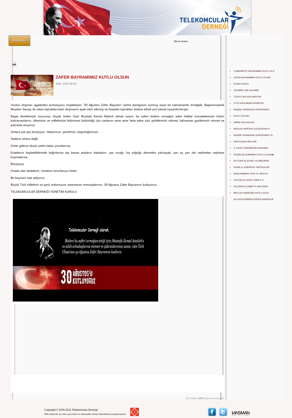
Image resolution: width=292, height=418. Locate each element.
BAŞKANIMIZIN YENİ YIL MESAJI (251, 173)
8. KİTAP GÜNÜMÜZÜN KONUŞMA (251, 148)
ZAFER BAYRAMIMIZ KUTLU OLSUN (252, 77)
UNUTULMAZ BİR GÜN (245, 141)
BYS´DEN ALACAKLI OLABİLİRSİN (251, 161)
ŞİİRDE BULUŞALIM (244, 122)
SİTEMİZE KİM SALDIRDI (246, 90)
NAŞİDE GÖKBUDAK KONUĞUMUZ (251, 109)
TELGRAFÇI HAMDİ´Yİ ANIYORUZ (251, 186)
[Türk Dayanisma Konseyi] (134, 415)
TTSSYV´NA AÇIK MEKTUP (247, 97)
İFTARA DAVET (241, 84)
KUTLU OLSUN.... (242, 116)
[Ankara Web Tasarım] (241, 415)
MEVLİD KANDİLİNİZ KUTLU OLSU (251, 193)
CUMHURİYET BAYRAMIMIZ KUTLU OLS (254, 71)
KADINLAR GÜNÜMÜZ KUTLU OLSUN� (254, 154)
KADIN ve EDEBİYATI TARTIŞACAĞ (252, 167)
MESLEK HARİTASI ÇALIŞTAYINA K (252, 129)
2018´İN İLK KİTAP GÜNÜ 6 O (249, 180)
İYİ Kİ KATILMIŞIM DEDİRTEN (249, 103)
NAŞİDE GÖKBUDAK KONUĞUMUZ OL (253, 135)
